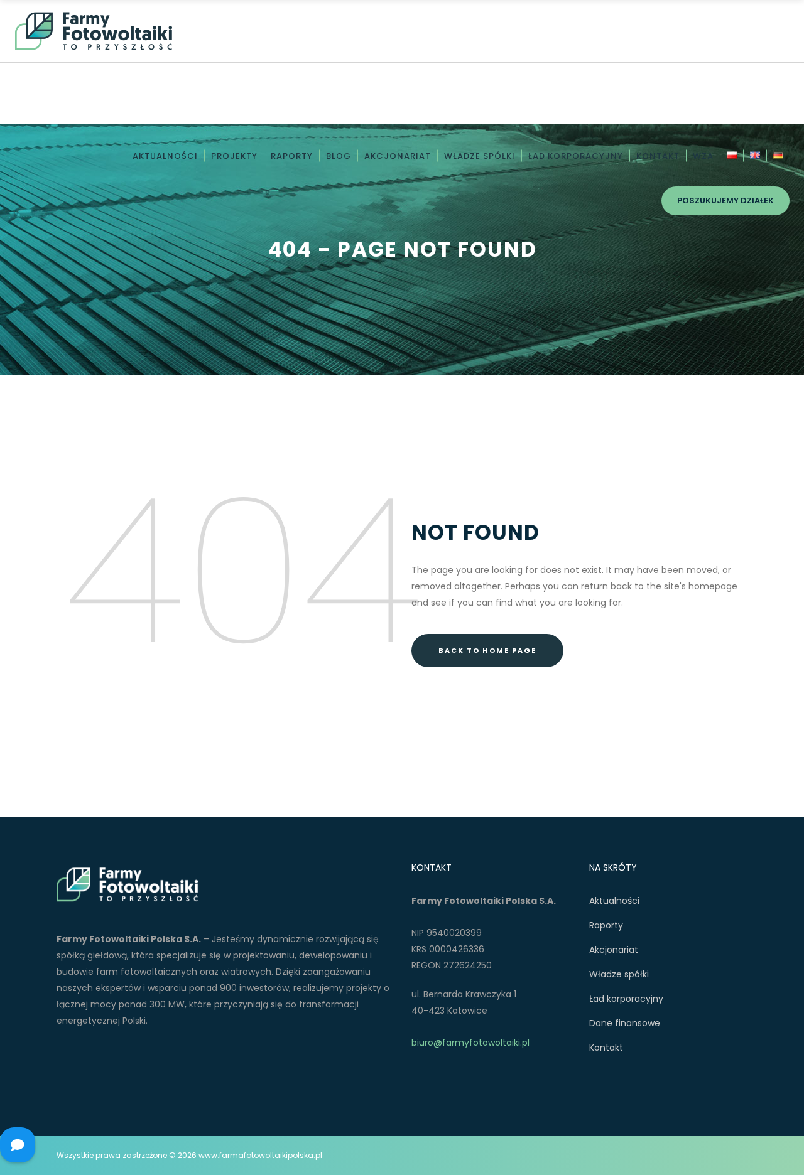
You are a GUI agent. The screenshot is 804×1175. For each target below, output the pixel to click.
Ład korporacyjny (626, 998)
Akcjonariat (613, 949)
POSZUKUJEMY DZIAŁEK (725, 201)
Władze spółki (619, 974)
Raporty (606, 925)
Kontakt (606, 1047)
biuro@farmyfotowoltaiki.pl (470, 1042)
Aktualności (614, 900)
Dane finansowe (624, 1023)
